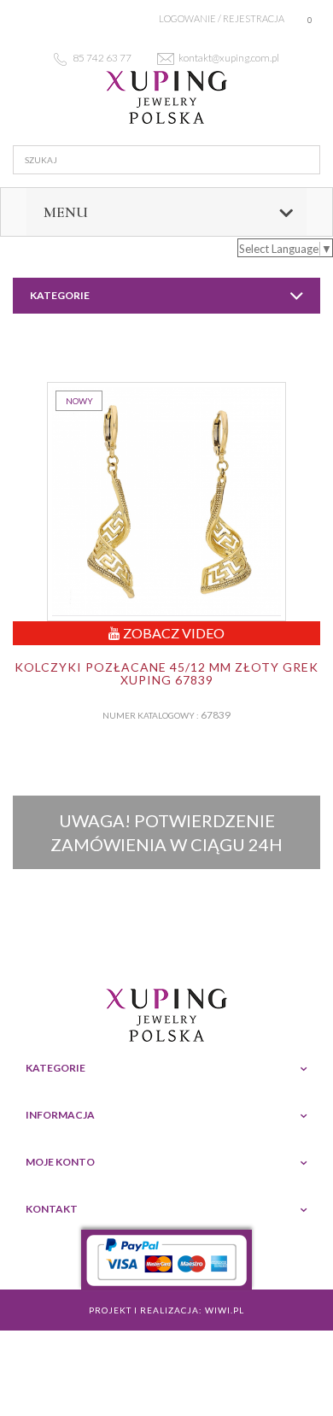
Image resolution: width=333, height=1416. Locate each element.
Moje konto (60, 1161)
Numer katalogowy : (150, 715)
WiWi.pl (224, 1310)
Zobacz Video (172, 633)
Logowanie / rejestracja (221, 18)
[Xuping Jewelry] (166, 97)
